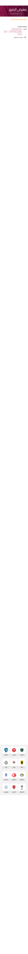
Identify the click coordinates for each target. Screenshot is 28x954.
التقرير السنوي (23, 922)
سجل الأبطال (23, 823)
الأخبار (25, 894)
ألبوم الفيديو (23, 899)
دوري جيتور (24, 836)
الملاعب (25, 827)
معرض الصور (23, 896)
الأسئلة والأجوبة (23, 938)
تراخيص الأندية (23, 926)
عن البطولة (24, 883)
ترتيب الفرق (24, 813)
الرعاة (25, 830)
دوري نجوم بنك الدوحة (21, 808)
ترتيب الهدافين (23, 816)
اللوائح (25, 929)
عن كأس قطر (23, 862)
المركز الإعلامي (23, 903)
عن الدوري (24, 820)
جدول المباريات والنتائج (21, 839)
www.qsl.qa (13, 949)
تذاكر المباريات (23, 825)
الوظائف (24, 919)
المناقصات (24, 917)
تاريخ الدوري (24, 818)
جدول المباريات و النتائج (21, 811)
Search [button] (6, 3)
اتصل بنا (25, 935)
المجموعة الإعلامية (22, 901)
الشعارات (24, 906)
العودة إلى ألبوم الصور (14, 13)
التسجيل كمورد (23, 924)
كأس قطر (24, 852)
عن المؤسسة (23, 912)
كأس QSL (24, 871)
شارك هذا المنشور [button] (18, 37)
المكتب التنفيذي (22, 914)
